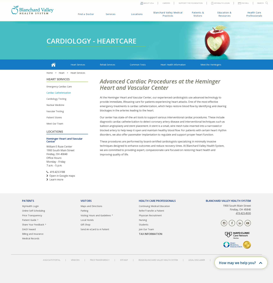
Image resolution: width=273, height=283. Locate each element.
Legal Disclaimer (196, 260)
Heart (61, 72)
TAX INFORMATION (150, 234)
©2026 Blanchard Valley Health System (158, 260)
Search (260, 3)
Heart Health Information (173, 64)
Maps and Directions (91, 206)
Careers (166, 3)
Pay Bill (245, 3)
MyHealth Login (30, 206)
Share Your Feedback (33, 224)
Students (143, 224)
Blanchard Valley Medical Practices (167, 14)
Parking (84, 210)
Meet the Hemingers (210, 64)
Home (49, 72)
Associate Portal (51, 260)
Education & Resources (224, 14)
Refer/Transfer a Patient (151, 210)
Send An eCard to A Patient (95, 229)
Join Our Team (146, 229)
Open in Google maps (62, 175)
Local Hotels (87, 220)
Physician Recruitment (150, 215)
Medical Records (30, 238)
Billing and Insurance (32, 234)
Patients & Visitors (198, 14)
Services (110, 14)
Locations (137, 14)
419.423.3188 (57, 172)
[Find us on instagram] (224, 223)
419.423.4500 (243, 213)
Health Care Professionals (254, 14)
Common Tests (138, 64)
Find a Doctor (86, 14)
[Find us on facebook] (232, 223)
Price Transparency (32, 215)
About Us (147, 3)
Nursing (143, 220)
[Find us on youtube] (248, 223)
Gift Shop (85, 224)
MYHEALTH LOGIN (222, 3)
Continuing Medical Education (154, 206)
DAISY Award (29, 229)
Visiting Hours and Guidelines (96, 215)
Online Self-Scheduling (33, 210)
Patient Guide (29, 220)
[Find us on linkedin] (240, 223)
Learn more (56, 179)
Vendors (75, 260)
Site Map (124, 260)
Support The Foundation (191, 3)
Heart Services (78, 64)
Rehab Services (107, 64)
